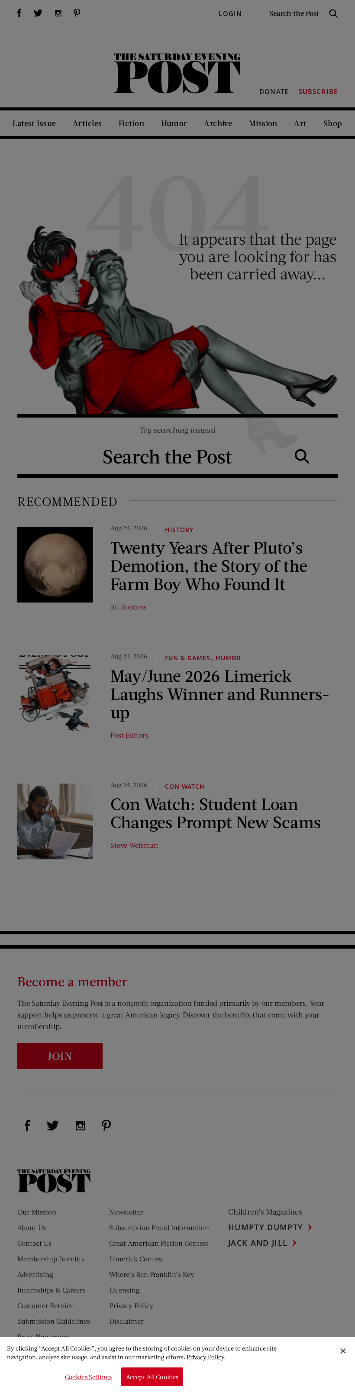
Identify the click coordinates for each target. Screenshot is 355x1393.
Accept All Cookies (152, 1376)
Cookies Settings (88, 1376)
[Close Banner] (342, 1351)
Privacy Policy (206, 1357)
